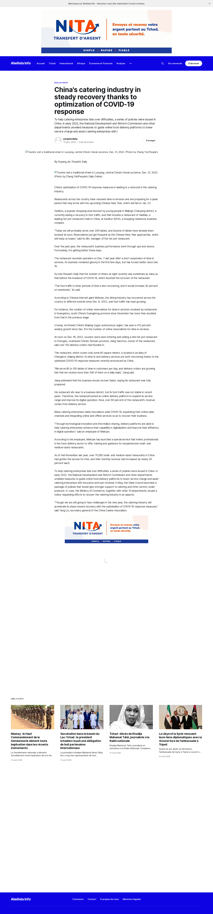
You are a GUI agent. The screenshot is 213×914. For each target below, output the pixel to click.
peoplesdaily (70, 138)
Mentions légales (132, 899)
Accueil (41, 63)
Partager (150, 140)
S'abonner (193, 63)
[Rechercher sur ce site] (162, 63)
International (66, 63)
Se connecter (175, 63)
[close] (209, 3)
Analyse (120, 63)
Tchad (52, 63)
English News (61, 82)
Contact (92, 899)
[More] (130, 63)
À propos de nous (109, 899)
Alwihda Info (21, 63)
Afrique (81, 63)
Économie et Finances (100, 63)
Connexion (78, 899)
